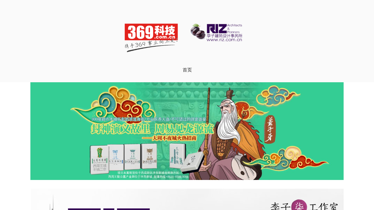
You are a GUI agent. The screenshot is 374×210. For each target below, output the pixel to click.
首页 (187, 70)
